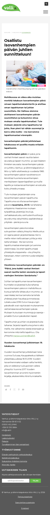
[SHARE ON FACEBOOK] (10, 389)
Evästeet (25, 508)
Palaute (5, 441)
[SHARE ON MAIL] (23, 389)
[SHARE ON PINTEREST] (19, 389)
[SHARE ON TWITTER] (6, 389)
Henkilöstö (6, 435)
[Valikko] (42, 12)
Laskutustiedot (8, 438)
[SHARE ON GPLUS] (14, 389)
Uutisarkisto (26, 32)
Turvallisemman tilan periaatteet (15, 444)
